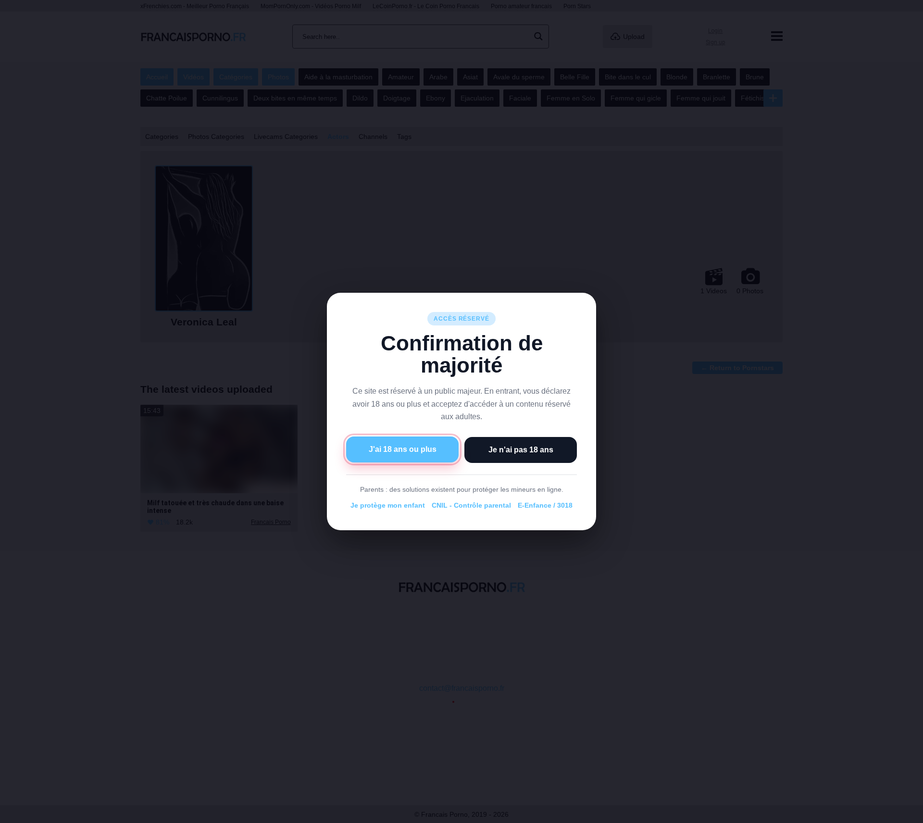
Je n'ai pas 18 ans (520, 450)
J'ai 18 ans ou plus (403, 449)
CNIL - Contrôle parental (471, 505)
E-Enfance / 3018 (545, 505)
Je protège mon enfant (387, 505)
